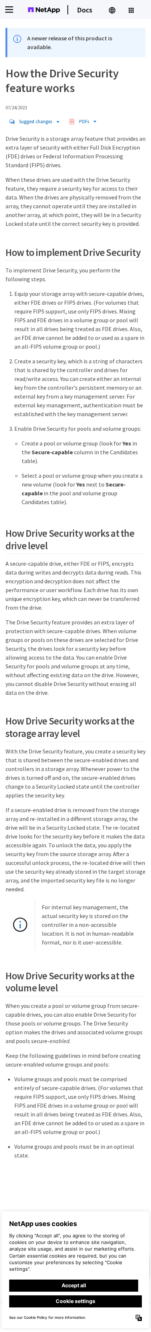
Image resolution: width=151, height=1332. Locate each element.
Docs (84, 9)
